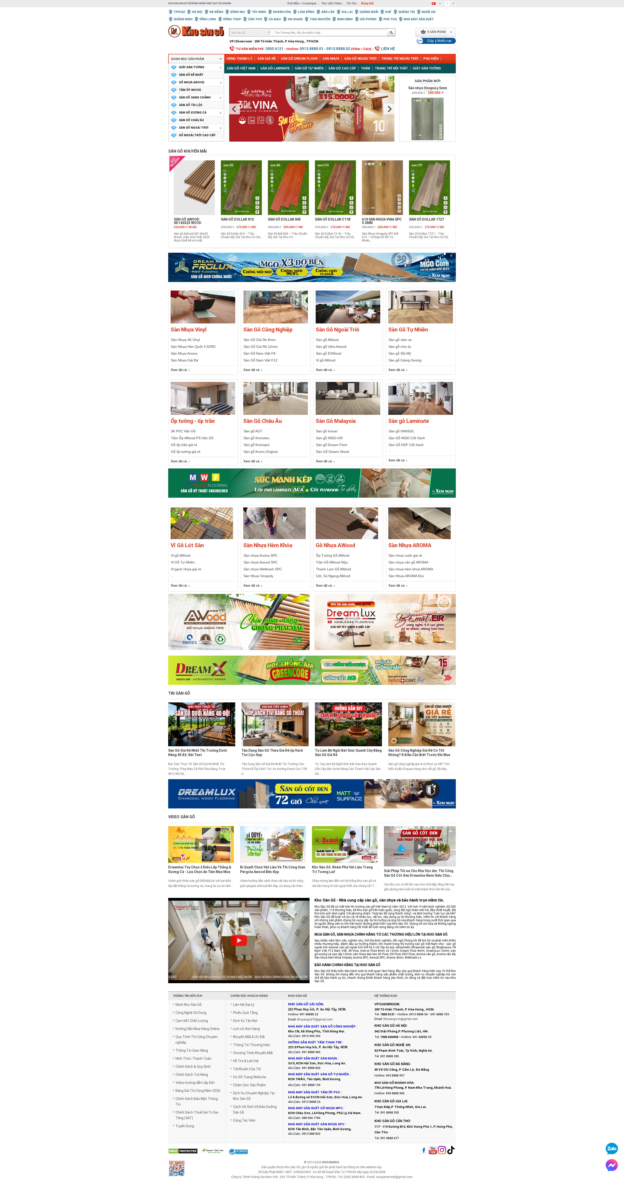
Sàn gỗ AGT (253, 431)
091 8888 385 (389, 1056)
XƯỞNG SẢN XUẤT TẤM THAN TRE (315, 1042)
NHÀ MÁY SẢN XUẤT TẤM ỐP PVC (314, 1092)
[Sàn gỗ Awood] (239, 625)
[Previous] (234, 109)
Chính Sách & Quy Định (193, 1066)
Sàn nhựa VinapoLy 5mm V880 (427, 90)
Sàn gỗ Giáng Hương (405, 360)
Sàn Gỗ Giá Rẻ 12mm (261, 347)
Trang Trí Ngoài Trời (400, 58)
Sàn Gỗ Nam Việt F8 (259, 353)
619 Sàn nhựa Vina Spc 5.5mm (382, 221)
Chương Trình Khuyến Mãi (253, 1053)
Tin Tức (352, 3)
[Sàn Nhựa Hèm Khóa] (274, 538)
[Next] (389, 109)
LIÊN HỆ (388, 49)
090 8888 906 (395, 1093)
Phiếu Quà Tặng (245, 1013)
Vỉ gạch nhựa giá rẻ (186, 569)
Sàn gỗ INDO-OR (329, 438)
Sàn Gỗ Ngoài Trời (360, 58)
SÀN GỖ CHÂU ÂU (191, 120)
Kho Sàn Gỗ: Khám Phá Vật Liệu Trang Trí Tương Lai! (342, 869)
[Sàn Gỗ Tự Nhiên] (420, 322)
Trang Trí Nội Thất (391, 68)
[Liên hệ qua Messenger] (612, 1165)
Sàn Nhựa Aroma (184, 353)
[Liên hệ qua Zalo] (612, 1149)
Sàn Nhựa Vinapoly (258, 576)
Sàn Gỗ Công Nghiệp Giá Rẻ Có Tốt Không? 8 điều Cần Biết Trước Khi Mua (419, 752)
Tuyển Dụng (185, 1126)
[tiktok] (451, 1150)
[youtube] (433, 1150)
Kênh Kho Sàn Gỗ (189, 1005)
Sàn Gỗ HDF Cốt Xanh (406, 445)
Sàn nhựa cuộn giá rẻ (405, 555)
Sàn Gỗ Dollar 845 (284, 219)
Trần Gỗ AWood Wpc (332, 562)
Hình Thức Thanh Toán (193, 1058)
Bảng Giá (367, 3)
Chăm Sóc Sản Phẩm (249, 1085)
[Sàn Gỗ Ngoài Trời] (348, 322)
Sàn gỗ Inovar (327, 431)
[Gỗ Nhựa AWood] (347, 538)
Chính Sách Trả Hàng (192, 1075)
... (172, 576)
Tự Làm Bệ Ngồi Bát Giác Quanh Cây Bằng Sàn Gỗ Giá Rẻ (348, 752)
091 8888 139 (311, 1085)
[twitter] (442, 1150)
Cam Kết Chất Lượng (192, 1021)
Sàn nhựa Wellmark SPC (263, 569)
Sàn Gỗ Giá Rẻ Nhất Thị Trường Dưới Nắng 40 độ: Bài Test (197, 752)
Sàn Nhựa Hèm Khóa (267, 545)
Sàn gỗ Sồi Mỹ (400, 353)
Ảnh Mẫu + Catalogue (302, 3)
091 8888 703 (439, 1014)
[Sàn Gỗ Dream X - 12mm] (312, 670)
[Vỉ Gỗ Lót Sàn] (202, 538)
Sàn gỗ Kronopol (256, 445)
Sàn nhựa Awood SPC (261, 562)
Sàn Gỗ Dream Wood (332, 452)
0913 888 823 (311, 1134)
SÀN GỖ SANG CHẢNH (195, 97)
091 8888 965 (311, 1052)
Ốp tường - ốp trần (193, 421)
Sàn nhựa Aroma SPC (260, 555)
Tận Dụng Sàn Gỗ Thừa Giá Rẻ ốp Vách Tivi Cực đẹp (272, 752)
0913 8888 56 (418, 1014)
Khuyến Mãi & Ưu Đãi (249, 1037)
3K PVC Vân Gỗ (183, 431)
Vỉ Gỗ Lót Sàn (187, 545)
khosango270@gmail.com (315, 1019)
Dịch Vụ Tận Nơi (245, 1021)
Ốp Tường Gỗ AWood (332, 555)
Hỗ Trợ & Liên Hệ (246, 1061)
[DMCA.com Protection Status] (183, 1151)
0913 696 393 (311, 1036)
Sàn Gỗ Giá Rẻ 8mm (260, 340)
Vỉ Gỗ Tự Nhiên (183, 562)
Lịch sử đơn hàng (246, 1029)
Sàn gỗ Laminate (275, 68)
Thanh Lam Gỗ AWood (333, 569)
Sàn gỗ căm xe (400, 340)
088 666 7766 (311, 1118)
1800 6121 (274, 49)
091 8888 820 (311, 1068)
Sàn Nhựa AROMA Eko (406, 576)
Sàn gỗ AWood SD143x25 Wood (187, 221)
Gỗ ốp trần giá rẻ (184, 445)
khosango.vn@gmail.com (400, 1019)
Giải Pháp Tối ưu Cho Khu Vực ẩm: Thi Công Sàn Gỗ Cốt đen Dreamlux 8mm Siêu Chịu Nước (418, 873)
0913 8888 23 (311, 1102)
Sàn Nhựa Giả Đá (184, 360)
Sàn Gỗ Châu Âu (262, 421)
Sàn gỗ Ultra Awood (331, 347)
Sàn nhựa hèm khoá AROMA (411, 569)
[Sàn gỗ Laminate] (420, 414)
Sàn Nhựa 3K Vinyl (185, 340)
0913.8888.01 (311, 49)
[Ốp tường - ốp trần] (203, 414)
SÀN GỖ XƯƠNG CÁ (192, 112)
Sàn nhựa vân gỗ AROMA (408, 562)
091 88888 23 (309, 1014)
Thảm (365, 68)
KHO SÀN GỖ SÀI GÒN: (306, 1004)
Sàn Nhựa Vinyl (188, 330)
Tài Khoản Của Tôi (247, 1069)
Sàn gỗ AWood (327, 340)
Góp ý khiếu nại (439, 41)
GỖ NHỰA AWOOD (191, 82)
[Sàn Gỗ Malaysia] (348, 414)
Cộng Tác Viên (244, 1120)
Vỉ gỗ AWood (325, 360)
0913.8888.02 (338, 49)
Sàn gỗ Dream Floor (331, 445)
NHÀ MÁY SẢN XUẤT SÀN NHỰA (312, 1058)
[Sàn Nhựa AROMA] (419, 538)
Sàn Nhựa (330, 58)
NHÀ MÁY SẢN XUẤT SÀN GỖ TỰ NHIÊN (318, 1074)
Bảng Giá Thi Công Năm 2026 (198, 1091)
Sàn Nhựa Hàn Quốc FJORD (193, 347)
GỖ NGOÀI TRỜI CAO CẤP (197, 135)
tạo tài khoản (221, 3)
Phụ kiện (431, 58)
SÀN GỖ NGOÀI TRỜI (193, 127)
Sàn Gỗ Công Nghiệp (267, 330)
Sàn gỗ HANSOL (401, 431)
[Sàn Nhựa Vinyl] (203, 322)
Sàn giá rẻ (266, 58)
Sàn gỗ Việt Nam (241, 68)
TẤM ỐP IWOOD (190, 90)
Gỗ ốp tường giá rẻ (185, 452)
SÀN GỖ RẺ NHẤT (191, 75)
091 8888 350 (389, 1112)
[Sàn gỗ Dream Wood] (312, 483)
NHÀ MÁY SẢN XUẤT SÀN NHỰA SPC (316, 1124)
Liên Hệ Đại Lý (243, 1005)
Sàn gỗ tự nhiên (309, 68)
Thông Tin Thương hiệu (251, 1045)
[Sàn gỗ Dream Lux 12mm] (385, 625)
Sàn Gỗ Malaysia (336, 421)
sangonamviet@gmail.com (394, 1177)
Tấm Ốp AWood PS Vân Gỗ (192, 438)
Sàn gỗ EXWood (328, 353)
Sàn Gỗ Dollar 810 (237, 219)
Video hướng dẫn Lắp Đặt (195, 1083)
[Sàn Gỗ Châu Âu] (275, 414)
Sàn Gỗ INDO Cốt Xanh (407, 438)
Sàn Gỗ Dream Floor (299, 58)
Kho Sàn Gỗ (292, 1167)
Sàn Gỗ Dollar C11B (333, 219)
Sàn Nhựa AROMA (409, 545)
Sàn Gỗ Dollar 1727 (426, 219)
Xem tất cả (179, 370)
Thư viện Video (331, 3)
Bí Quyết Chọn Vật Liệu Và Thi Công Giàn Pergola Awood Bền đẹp (272, 869)
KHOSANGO (330, 1162)
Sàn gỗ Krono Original (261, 452)
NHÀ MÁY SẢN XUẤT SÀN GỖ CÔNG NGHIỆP (322, 1026)
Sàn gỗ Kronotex (256, 438)
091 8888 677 (389, 1138)
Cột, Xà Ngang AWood (333, 576)
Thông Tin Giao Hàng (192, 1050)
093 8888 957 (395, 1075)
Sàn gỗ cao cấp (342, 68)
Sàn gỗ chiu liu (400, 347)
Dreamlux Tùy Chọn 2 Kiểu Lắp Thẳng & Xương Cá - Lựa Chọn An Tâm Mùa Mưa (199, 869)
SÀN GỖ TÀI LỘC (191, 105)
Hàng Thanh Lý (240, 58)
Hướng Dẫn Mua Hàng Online (198, 1029)
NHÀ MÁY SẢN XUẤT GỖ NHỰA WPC (315, 1108)
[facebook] (424, 1150)
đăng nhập (199, 3)
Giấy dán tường (427, 68)
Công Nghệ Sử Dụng (191, 1013)
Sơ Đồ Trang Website (249, 1077)
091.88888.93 (421, 1037)
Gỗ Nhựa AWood (335, 545)
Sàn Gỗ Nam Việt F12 (260, 360)
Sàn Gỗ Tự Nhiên (408, 330)
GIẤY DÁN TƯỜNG (191, 67)
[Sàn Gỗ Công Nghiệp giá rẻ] (275, 322)
